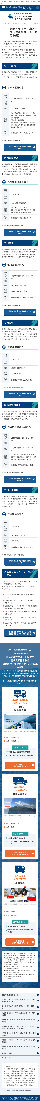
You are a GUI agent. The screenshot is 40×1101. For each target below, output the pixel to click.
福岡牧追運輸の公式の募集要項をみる (20, 853)
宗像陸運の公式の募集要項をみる (20, 942)
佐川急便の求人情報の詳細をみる (20, 312)
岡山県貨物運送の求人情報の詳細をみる (20, 479)
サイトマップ (7, 1058)
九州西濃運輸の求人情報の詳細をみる (20, 562)
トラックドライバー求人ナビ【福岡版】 (23, 16)
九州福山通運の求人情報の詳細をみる (20, 232)
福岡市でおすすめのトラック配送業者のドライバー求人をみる (20, 633)
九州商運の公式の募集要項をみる (20, 765)
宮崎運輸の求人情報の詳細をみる (20, 394)
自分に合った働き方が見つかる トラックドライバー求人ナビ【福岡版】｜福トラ (21, 1098)
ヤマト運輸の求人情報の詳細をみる (20, 147)
